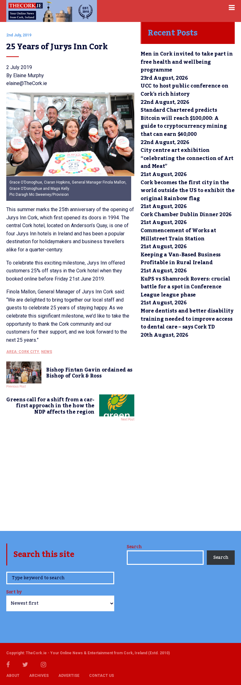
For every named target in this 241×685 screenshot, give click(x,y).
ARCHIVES (39, 675)
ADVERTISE (68, 675)
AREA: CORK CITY (22, 352)
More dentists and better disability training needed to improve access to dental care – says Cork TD (187, 319)
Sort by (14, 593)
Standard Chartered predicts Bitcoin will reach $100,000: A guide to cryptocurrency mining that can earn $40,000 (184, 122)
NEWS (46, 352)
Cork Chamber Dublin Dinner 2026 (186, 215)
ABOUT (12, 675)
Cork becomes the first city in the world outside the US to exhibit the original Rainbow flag (188, 191)
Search (134, 547)
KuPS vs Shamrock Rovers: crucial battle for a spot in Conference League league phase (185, 287)
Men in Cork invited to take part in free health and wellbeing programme (187, 62)
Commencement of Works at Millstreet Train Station (178, 235)
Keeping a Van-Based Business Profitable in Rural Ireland (181, 259)
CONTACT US (101, 675)
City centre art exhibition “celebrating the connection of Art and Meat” (187, 158)
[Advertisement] (70, 474)
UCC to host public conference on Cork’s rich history (184, 90)
